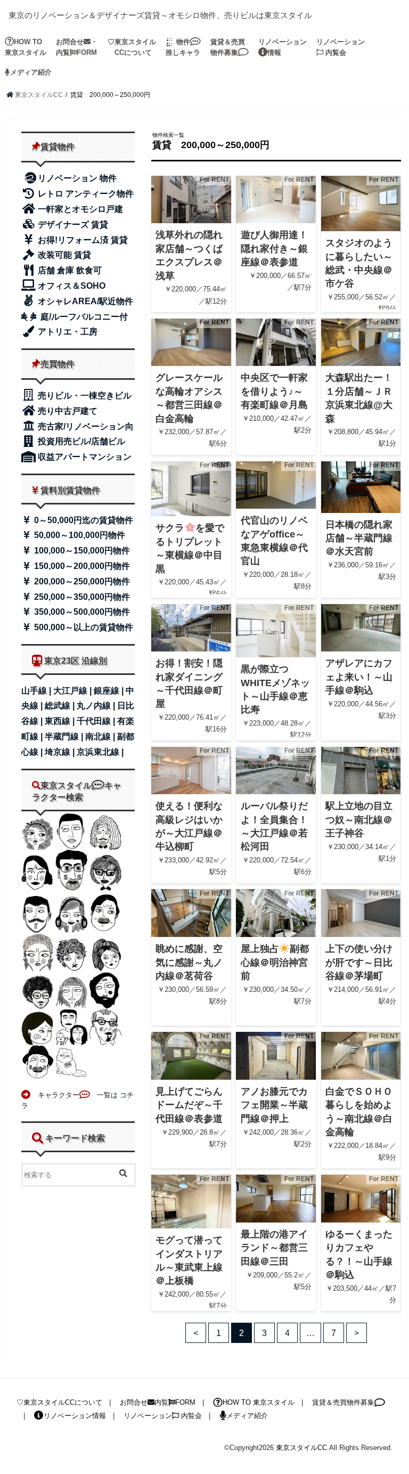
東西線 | (61, 721)
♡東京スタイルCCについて (59, 1402)
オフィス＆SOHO (70, 285)
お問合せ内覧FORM (157, 1402)
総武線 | (61, 705)
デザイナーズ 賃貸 (72, 224)
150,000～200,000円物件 (81, 566)
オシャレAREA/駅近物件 (84, 301)
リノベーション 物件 (77, 178)
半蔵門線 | (65, 736)
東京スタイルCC (301, 1448)
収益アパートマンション (84, 456)
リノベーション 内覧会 (340, 47)
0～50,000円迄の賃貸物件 (82, 520)
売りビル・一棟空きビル (84, 395)
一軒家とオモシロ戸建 (79, 209)
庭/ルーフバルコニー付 (83, 316)
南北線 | (101, 736)
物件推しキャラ (183, 47)
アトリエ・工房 (66, 331)
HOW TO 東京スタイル (25, 47)
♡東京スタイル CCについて (132, 47)
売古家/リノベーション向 (85, 426)
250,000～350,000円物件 (81, 596)
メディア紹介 (31, 72)
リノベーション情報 (282, 47)
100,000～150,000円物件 (81, 550)
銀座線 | (110, 690)
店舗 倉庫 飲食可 (69, 270)
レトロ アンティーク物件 (85, 193)
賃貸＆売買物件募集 (227, 47)
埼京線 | (61, 751)
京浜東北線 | (100, 751)
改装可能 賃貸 (63, 254)
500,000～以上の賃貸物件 (82, 627)
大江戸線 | (73, 690)
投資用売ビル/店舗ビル (80, 441)
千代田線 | (97, 721)
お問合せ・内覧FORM (76, 47)
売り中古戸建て (66, 411)
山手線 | (37, 690)
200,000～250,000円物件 (81, 581)
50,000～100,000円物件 (78, 535)
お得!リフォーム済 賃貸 (82, 240)
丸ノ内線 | (97, 705)
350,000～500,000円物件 (81, 611)
